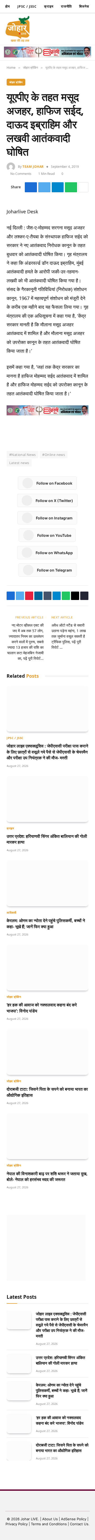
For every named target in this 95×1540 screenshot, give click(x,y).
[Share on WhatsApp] (71, 187)
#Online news (53, 454)
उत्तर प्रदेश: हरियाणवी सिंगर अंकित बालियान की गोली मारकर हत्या (60, 1360)
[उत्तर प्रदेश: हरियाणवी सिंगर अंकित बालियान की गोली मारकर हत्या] (47, 799)
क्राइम (49, 6)
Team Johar (33, 166)
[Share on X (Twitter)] (45, 187)
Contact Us (79, 1524)
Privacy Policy (17, 1524)
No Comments (21, 173)
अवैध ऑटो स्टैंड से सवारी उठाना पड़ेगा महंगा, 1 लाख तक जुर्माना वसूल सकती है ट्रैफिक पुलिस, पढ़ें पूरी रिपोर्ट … (68, 636)
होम (7, 6)
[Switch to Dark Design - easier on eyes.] (56, 29)
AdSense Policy (73, 1519)
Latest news (19, 462)
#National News (22, 454)
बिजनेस (84, 6)
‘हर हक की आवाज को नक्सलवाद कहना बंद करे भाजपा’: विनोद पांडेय (59, 1420)
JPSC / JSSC (27, 6)
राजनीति (66, 6)
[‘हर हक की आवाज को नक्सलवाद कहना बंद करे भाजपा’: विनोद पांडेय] (47, 967)
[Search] (65, 29)
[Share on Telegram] (58, 187)
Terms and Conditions (49, 1524)
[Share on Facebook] (31, 187)
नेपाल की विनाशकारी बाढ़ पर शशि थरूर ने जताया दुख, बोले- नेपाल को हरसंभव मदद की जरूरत (47, 1176)
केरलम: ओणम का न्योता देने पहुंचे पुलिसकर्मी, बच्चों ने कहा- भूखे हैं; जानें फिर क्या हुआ (46, 923)
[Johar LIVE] (18, 29)
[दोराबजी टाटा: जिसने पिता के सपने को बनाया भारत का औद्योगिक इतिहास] (47, 1052)
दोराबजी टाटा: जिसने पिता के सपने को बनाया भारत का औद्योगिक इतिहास (62, 1447)
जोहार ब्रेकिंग (16, 82)
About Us (50, 1519)
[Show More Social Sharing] (83, 187)
